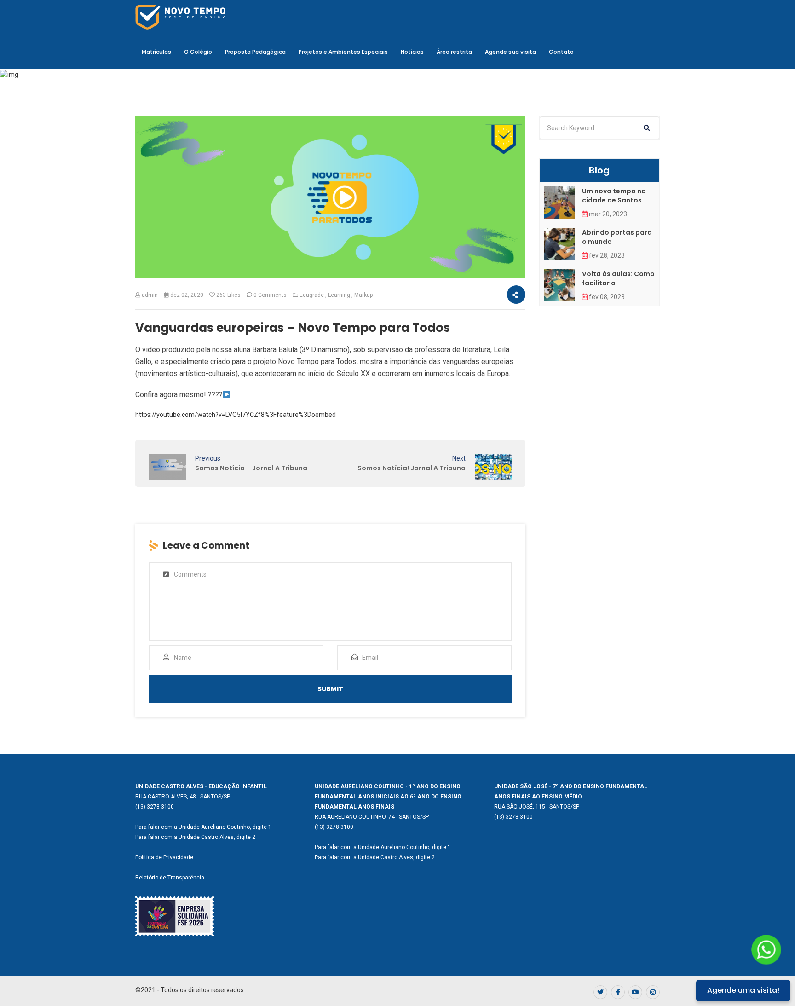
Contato (561, 52)
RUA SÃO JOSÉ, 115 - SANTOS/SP (536, 807)
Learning (339, 295)
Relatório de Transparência (169, 877)
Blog (338, 107)
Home (309, 107)
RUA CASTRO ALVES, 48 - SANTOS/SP (182, 796)
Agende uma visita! (743, 990)
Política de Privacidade (164, 857)
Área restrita (454, 52)
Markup (363, 295)
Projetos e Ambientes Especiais (343, 52)
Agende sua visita (510, 52)
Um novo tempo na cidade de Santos (614, 195)
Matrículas (156, 52)
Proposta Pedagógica (255, 52)
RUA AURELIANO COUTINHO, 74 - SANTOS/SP (372, 817)
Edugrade (312, 295)
